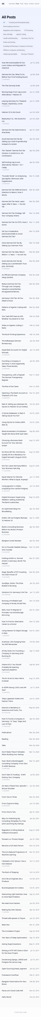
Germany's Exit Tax (27, 38)
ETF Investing (28, 30)
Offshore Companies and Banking (14, 50)
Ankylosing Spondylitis (10, 54)
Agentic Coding (21, 34)
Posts (17, 4)
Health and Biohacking (10, 38)
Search (37, 4)
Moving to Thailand (27, 54)
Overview (12, 4)
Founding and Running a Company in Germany (18, 46)
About (26, 4)
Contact (31, 4)
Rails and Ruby (7, 34)
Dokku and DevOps (9, 42)
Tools (21, 4)
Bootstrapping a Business (11, 26)
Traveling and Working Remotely (19, 22)
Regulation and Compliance (12, 30)
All (4, 22)
